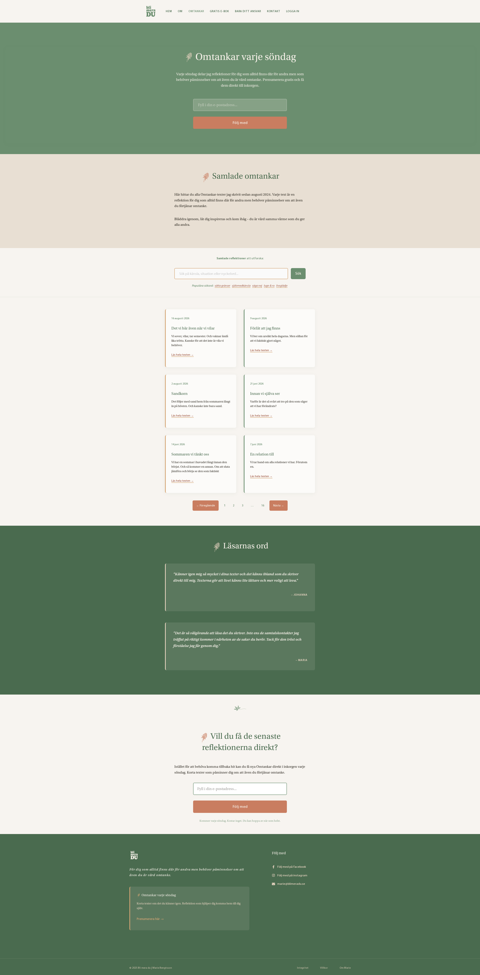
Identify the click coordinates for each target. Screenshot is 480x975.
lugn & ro (269, 285)
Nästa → (278, 505)
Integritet (302, 967)
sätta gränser (222, 285)
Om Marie (345, 967)
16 (262, 504)
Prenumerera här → (150, 919)
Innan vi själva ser (265, 393)
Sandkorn (179, 393)
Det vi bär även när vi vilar (193, 328)
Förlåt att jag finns (265, 328)
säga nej (257, 285)
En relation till (262, 454)
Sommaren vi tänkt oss (190, 454)
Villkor (324, 967)
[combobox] (231, 273)
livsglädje (281, 285)
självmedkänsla (241, 285)
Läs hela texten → (182, 354)
